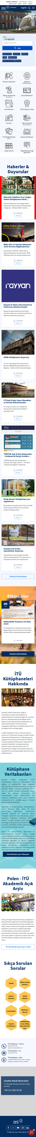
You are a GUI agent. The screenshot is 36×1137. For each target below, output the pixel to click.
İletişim (30, 4)
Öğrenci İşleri (13, 4)
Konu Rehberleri (27, 95)
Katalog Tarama (7, 54)
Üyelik (11, 983)
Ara (18, 48)
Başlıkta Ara (25, 54)
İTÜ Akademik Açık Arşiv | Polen (18, 947)
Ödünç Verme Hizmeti (25, 983)
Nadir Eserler (9, 151)
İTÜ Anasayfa (23, 2)
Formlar (9, 123)
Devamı (18, 216)
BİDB (19, 4)
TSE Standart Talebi (27, 109)
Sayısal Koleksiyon (27, 137)
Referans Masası (25, 1011)
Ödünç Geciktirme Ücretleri (9, 96)
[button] (16, 29)
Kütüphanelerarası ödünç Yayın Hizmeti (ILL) (25, 1024)
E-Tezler (5, 57)
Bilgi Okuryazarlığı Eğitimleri (27, 152)
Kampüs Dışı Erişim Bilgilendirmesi (12, 61)
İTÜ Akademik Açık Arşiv (9, 138)
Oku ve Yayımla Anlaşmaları (27, 124)
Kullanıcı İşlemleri (9, 82)
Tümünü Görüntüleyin (18, 576)
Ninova (30, 2)
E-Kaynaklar (11, 1011)
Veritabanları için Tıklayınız (18, 854)
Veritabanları (16, 54)
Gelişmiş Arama (12, 57)
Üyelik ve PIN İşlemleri (27, 82)
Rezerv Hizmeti (11, 997)
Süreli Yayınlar (25, 997)
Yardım (25, 4)
